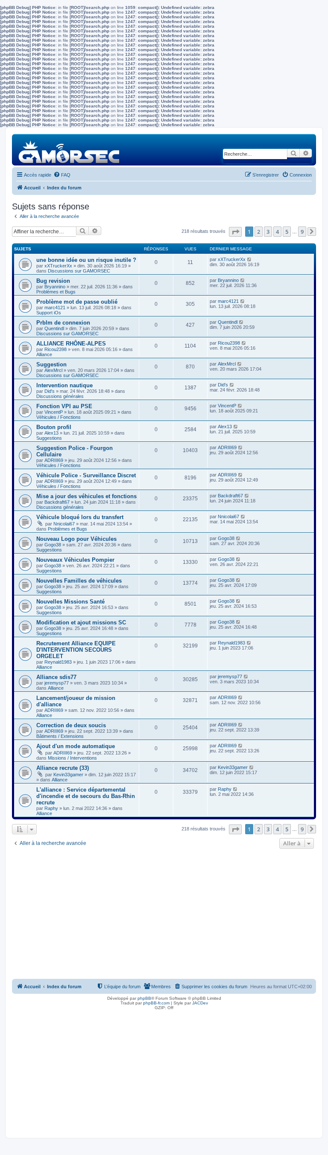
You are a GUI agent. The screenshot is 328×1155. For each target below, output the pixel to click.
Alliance (44, 354)
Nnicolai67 (64, 523)
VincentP (53, 412)
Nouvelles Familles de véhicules (79, 581)
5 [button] (286, 231)
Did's (49, 391)
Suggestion (51, 364)
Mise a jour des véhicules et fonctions (86, 496)
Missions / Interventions (72, 757)
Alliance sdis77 (56, 677)
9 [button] (302, 231)
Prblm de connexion (63, 322)
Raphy (51, 808)
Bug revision (53, 281)
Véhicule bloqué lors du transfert (79, 517)
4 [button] (277, 231)
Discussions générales (60, 396)
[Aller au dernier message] (249, 259)
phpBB (144, 998)
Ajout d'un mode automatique (75, 746)
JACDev (200, 1003)
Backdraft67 (57, 502)
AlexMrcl (53, 370)
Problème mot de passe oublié (76, 302)
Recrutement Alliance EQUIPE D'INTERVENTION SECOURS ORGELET (76, 649)
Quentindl (54, 328)
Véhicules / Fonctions (58, 417)
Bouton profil (53, 427)
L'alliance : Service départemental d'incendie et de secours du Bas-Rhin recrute (85, 796)
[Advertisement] (164, 915)
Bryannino (54, 286)
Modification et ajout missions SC (81, 622)
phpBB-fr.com (156, 1003)
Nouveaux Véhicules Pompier (75, 560)
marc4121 (54, 307)
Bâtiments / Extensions (60, 736)
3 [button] (267, 231)
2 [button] (258, 231)
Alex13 (51, 432)
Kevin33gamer (68, 774)
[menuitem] (61, 175)
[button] (235, 232)
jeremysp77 (56, 682)
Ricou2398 (55, 349)
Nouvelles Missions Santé (70, 601)
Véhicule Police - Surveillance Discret (86, 475)
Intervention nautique (64, 385)
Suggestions (49, 438)
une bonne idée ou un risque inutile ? (86, 260)
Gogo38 (52, 544)
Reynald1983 (58, 662)
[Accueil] (69, 149)
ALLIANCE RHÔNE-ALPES (71, 343)
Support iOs (48, 312)
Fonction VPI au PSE (64, 406)
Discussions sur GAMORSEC (79, 270)
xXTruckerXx (58, 265)
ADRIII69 (53, 460)
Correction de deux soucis (71, 725)
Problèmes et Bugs (56, 291)
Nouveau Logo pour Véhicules (76, 539)
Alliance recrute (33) (62, 768)
